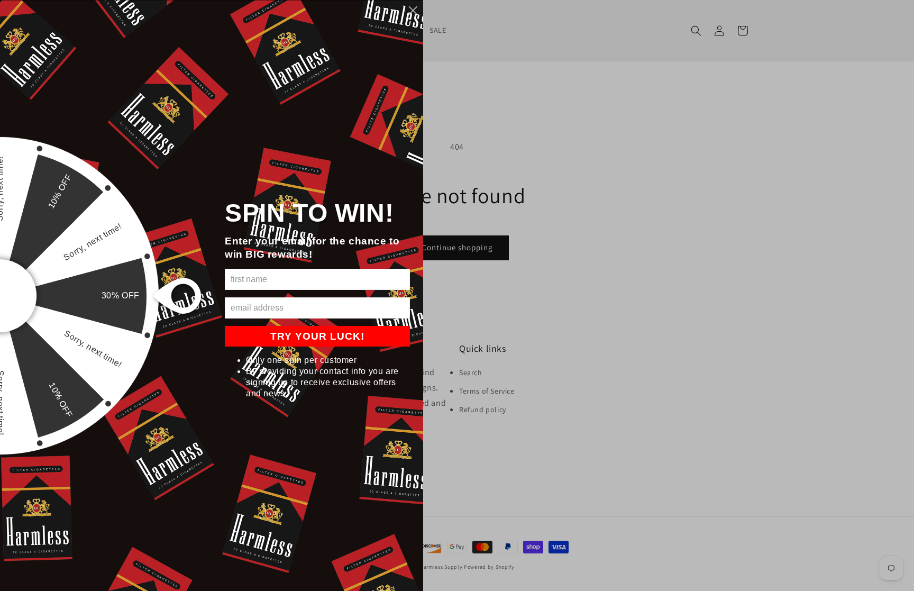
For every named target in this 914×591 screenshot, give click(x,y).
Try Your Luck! (317, 336)
